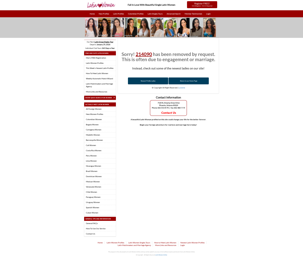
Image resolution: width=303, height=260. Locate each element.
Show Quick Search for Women (98, 98)
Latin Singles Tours (155, 14)
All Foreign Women (94, 109)
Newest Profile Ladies (148, 81)
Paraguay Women (93, 197)
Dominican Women (94, 176)
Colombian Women (94, 119)
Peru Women (91, 155)
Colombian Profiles (136, 14)
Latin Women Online (161, 255)
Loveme (182, 87)
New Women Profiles (94, 114)
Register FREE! (202, 4)
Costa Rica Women (93, 150)
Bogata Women (92, 124)
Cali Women (91, 145)
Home (92, 14)
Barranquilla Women (94, 140)
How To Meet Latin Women (97, 73)
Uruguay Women (93, 202)
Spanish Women (92, 207)
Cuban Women (92, 213)
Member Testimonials (193, 14)
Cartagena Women (93, 129)
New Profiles (104, 14)
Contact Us (90, 234)
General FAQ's (92, 223)
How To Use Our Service (95, 228)
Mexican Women (93, 181)
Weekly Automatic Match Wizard (99, 78)
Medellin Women (93, 135)
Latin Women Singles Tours (139, 242)
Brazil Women (91, 171)
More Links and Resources (96, 91)
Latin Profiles (118, 14)
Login (208, 14)
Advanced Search (174, 14)
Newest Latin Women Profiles (192, 242)
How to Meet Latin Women (165, 242)
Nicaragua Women (93, 166)
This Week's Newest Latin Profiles (100, 68)
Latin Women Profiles (95, 63)
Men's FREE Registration (96, 58)
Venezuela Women (93, 187)
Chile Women (91, 192)
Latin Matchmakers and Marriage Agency (99, 85)
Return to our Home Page (188, 81)
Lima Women (91, 161)
